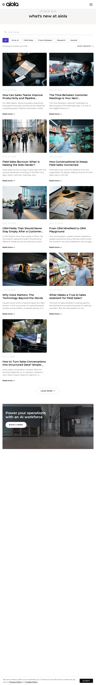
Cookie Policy (32, 682)
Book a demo (16, 425)
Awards (73, 40)
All (5, 40)
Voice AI (15, 40)
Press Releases (45, 40)
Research (61, 40)
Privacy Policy (16, 682)
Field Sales (28, 40)
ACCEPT (86, 681)
